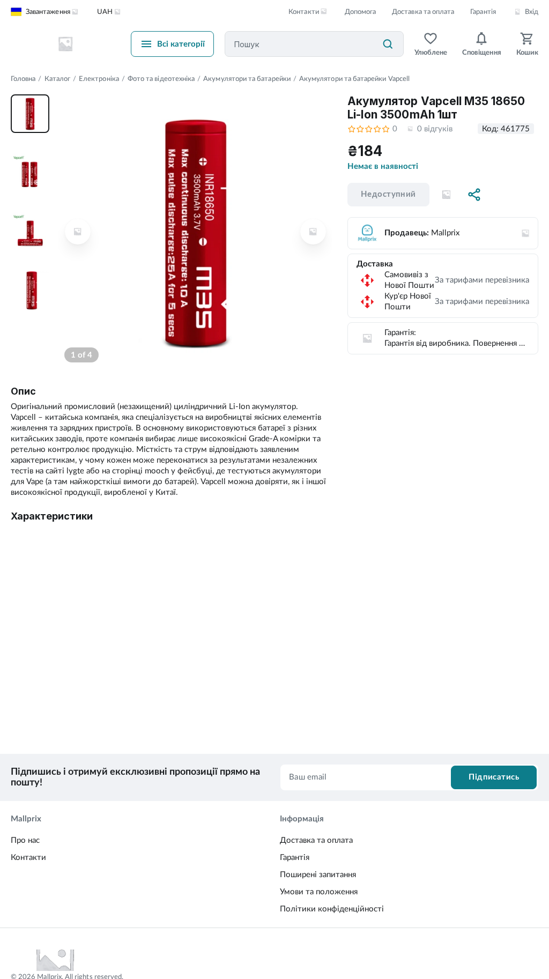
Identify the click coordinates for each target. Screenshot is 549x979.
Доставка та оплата (423, 12)
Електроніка (99, 79)
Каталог (57, 79)
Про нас (25, 840)
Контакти (28, 858)
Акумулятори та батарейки (247, 79)
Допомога (360, 12)
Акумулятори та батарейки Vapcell (354, 79)
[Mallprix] (65, 44)
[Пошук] (388, 44)
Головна (23, 79)
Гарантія (482, 12)
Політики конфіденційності (332, 909)
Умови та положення (319, 892)
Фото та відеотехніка (161, 79)
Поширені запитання (318, 875)
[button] (446, 194)
